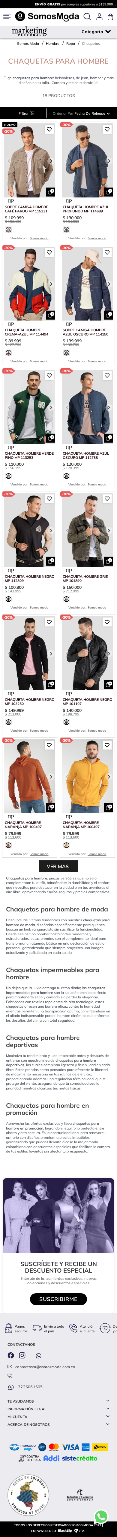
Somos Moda (28, 43)
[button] (87, 17)
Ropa (70, 43)
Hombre (52, 43)
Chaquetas (91, 43)
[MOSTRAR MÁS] (58, 866)
